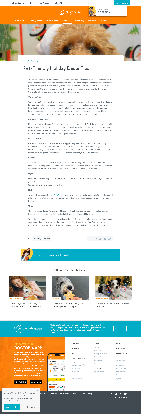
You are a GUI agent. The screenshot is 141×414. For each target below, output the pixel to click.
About (66, 20)
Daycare (75, 344)
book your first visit (18, 3)
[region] (21, 400)
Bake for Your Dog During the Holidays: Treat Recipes (68, 305)
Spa (73, 353)
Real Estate (92, 20)
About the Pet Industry (120, 361)
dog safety (37, 238)
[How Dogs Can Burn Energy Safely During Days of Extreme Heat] (27, 287)
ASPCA (56, 195)
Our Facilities (76, 371)
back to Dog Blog (32, 61)
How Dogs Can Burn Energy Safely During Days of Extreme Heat (26, 306)
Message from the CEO (101, 353)
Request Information (119, 379)
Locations (120, 348)
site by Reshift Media (120, 397)
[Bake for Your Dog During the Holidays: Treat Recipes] (70, 287)
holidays (47, 238)
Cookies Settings (29, 407)
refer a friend (60, 3)
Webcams (74, 375)
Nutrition (56, 299)
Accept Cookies (11, 407)
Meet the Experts (77, 378)
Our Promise (75, 362)
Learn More (119, 328)
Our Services (19, 20)
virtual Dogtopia (44, 3)
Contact (103, 20)
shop (31, 3)
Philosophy (97, 350)
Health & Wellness (15, 299)
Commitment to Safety (79, 365)
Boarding (76, 348)
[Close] (38, 390)
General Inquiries (99, 371)
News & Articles (120, 371)
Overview (97, 347)
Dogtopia (104, 12)
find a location (121, 3)
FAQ (95, 363)
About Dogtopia (121, 365)
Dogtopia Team (98, 360)
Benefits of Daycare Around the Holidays (113, 305)
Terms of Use (43, 393)
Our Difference (52, 20)
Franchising (79, 20)
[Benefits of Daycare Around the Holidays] (113, 287)
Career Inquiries (99, 375)
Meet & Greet (76, 368)
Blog (118, 344)
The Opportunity (121, 368)
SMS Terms (54, 393)
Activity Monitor (36, 20)
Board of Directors (99, 357)
